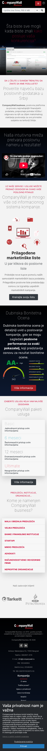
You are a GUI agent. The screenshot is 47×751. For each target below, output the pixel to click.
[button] (38, 3)
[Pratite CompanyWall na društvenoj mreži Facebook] (21, 646)
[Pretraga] (42, 10)
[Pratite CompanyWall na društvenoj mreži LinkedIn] (26, 646)
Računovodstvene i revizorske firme (22, 561)
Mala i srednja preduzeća (20, 521)
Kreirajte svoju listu (23, 297)
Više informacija (23, 387)
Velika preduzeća (15, 528)
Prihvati (23, 746)
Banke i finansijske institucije (22, 534)
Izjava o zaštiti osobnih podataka (16, 737)
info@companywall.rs (26, 659)
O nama (23, 681)
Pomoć (23, 700)
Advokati (10, 553)
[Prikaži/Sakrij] (37, 10)
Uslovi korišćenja (23, 693)
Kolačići (23, 697)
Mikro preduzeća (14, 547)
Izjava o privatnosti (23, 689)
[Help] (43, 3)
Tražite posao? (23, 685)
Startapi (10, 540)
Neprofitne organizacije (19, 569)
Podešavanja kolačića (23, 741)
